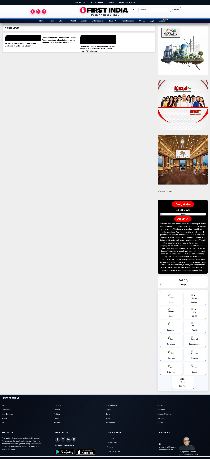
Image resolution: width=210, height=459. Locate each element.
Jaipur (4, 404)
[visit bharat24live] (183, 106)
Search (175, 9)
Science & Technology (166, 413)
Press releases (127, 21)
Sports (84, 21)
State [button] (61, 21)
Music (108, 417)
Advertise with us (113, 450)
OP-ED (142, 21)
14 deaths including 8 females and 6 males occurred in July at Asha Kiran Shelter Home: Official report (97, 48)
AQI (152, 21)
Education (161, 408)
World (73, 21)
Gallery (160, 422)
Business (57, 422)
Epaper (162, 21)
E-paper (110, 446)
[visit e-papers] (165, 193)
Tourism (57, 417)
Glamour (57, 408)
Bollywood (110, 408)
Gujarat (4, 417)
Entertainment (98, 21)
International (110, 422)
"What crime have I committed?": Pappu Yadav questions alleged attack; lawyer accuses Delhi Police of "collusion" (59, 40)
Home (41, 21)
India (52, 21)
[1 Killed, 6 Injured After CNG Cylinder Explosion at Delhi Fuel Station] (23, 38)
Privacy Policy (112, 441)
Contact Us (111, 437)
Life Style (57, 404)
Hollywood (110, 413)
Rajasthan (6, 408)
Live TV (112, 21)
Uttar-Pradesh (7, 413)
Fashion (57, 413)
